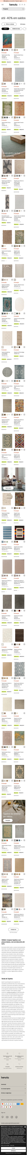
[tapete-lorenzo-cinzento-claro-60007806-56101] (7, 874)
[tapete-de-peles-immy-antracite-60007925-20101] (17, 840)
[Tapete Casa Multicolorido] (19, 237)
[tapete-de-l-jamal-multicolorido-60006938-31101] (15, 542)
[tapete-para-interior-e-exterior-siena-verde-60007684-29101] (7, 542)
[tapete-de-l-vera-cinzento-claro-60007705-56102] (15, 713)
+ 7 (9, 175)
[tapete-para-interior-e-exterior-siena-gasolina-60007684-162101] (2, 542)
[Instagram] (11, 1117)
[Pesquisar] (23, 9)
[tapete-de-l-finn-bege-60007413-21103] (15, 347)
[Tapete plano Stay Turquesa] (7, 41)
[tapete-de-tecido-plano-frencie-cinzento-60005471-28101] (17, 117)
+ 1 (9, 50)
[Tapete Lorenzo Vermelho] (7, 75)
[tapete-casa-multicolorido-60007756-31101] (15, 508)
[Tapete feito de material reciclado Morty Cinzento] (19, 202)
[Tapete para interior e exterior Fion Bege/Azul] (19, 566)
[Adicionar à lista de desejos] (12, 50)
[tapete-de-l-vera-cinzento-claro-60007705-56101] (2, 414)
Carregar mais (13, 929)
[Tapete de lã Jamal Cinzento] (19, 602)
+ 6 (9, 117)
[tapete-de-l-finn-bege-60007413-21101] (19, 644)
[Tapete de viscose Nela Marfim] (19, 304)
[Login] (22, 4)
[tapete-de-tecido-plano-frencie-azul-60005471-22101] (19, 117)
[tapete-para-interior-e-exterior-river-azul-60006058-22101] (2, 176)
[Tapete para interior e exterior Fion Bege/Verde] (7, 566)
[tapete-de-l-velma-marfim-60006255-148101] (5, 610)
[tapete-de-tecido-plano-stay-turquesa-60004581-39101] (2, 50)
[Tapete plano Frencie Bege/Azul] (19, 738)
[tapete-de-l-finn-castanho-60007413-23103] (19, 347)
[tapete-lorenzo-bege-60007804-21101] (5, 874)
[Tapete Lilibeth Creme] (19, 271)
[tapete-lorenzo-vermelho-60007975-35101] (2, 84)
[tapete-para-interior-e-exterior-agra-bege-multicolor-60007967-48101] (7, 781)
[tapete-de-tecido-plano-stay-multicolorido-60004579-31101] (5, 50)
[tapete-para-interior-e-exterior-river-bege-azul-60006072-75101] (7, 176)
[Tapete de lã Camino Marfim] (7, 704)
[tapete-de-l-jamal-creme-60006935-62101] (17, 610)
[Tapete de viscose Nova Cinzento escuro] (7, 372)
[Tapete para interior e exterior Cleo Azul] (19, 669)
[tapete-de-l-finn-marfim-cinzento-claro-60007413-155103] (17, 347)
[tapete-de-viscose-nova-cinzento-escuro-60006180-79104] (2, 381)
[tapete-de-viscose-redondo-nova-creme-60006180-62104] (5, 381)
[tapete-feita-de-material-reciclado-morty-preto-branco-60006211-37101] (17, 84)
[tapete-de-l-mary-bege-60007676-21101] (7, 280)
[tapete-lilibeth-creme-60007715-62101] (15, 280)
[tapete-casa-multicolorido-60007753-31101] (15, 450)
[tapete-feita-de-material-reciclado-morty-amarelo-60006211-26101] (19, 211)
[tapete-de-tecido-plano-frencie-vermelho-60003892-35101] (7, 840)
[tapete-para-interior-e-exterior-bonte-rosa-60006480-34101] (19, 909)
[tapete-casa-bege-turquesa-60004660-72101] (15, 781)
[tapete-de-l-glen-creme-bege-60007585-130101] (5, 508)
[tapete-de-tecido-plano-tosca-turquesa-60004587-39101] (7, 117)
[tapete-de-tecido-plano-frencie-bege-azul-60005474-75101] (15, 747)
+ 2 (21, 175)
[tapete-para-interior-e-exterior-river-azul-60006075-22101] (5, 176)
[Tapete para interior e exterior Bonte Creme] (19, 900)
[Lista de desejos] (20, 4)
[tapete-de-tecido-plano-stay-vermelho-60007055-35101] (7, 50)
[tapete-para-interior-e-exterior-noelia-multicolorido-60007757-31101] (17, 414)
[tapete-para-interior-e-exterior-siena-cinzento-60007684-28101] (5, 542)
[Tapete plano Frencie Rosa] (19, 108)
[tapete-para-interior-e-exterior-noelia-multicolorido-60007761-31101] (15, 414)
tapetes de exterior (11, 992)
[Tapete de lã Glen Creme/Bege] (7, 499)
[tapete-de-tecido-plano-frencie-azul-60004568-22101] (2, 909)
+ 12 (21, 246)
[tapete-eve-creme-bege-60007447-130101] (2, 644)
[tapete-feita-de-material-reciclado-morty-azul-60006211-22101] (15, 84)
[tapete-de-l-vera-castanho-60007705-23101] (5, 414)
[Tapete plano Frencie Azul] (19, 372)
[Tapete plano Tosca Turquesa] (7, 304)
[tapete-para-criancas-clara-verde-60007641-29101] (15, 50)
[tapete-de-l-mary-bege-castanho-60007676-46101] (2, 280)
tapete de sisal (5, 1006)
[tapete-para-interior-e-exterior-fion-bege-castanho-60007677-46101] (5, 575)
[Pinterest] (2, 1117)
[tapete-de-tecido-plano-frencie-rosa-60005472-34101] (5, 450)
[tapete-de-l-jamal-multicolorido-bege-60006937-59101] (17, 542)
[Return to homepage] (13, 5)
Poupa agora (8, 820)
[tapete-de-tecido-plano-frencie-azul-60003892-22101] (2, 840)
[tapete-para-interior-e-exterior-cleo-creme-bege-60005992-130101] (17, 678)
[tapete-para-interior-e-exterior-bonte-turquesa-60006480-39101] (17, 909)
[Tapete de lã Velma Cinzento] (7, 602)
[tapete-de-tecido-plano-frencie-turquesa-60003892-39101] (5, 840)
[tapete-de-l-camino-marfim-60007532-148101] (5, 246)
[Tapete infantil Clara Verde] (19, 41)
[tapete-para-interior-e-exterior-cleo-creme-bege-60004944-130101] (15, 176)
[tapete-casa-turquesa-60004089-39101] (17, 246)
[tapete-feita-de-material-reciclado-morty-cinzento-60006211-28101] (19, 84)
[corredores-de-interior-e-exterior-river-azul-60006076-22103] (5, 211)
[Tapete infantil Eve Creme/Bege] (7, 338)
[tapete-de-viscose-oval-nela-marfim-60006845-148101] (15, 313)
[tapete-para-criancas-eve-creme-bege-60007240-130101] (2, 347)
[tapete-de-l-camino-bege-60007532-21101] (2, 246)
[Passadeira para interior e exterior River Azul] (7, 202)
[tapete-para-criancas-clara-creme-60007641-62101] (17, 50)
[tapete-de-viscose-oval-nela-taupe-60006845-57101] (19, 313)
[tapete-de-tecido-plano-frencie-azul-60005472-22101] (2, 450)
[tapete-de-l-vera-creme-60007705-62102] (17, 713)
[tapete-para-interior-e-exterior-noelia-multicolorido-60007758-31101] (19, 414)
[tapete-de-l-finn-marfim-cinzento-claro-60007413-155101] (17, 644)
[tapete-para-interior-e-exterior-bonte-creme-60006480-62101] (15, 909)
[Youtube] (7, 1117)
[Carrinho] (24, 4)
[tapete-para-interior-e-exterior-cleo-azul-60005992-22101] (15, 678)
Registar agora (8, 488)
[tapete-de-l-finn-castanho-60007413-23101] (15, 644)
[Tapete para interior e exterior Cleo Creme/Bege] (19, 167)
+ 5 (21, 840)
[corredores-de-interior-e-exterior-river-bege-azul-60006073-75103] (7, 211)
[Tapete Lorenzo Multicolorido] (7, 865)
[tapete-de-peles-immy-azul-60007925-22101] (19, 840)
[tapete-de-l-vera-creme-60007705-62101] (7, 414)
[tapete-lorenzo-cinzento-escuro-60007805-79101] (5, 84)
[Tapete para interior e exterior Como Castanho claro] (7, 669)
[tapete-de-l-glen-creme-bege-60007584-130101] (2, 508)
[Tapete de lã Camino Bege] (7, 237)
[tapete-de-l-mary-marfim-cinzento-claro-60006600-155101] (5, 280)
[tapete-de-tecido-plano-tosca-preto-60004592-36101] (5, 117)
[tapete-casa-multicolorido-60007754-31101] (15, 246)
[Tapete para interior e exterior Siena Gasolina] (7, 533)
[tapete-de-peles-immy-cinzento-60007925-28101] (15, 840)
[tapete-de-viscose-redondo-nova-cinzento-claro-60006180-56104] (7, 381)
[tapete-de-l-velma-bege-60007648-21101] (7, 610)
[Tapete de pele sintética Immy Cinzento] (19, 831)
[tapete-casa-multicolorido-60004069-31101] (19, 246)
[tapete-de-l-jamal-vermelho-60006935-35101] (19, 610)
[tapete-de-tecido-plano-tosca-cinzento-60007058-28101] (2, 747)
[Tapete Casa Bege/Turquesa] (19, 772)
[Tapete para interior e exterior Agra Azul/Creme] (7, 772)
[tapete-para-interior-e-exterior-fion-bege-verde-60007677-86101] (2, 575)
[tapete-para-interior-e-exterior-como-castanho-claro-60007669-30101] (5, 678)
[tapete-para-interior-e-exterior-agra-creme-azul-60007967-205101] (5, 781)
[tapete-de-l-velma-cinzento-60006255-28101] (2, 610)
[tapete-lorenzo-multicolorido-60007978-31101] (2, 874)
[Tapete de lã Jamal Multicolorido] (19, 533)
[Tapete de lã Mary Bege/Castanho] (7, 271)
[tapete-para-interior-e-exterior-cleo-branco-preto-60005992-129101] (19, 678)
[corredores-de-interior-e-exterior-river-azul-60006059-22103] (2, 211)
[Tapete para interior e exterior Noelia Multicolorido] (19, 406)
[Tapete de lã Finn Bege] (19, 338)
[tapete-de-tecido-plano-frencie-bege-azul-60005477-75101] (5, 909)
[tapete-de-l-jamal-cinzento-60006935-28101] (15, 610)
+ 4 (21, 83)
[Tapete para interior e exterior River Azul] (7, 167)
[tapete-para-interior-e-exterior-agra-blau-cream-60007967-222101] (2, 781)
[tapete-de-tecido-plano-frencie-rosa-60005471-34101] (15, 117)
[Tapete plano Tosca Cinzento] (7, 738)
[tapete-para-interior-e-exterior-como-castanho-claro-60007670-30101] (7, 678)
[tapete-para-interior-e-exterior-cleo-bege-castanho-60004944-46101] (19, 176)
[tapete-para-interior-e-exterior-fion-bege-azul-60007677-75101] (7, 575)
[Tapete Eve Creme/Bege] (7, 635)
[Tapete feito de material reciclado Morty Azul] (19, 75)
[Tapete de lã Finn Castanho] (19, 635)
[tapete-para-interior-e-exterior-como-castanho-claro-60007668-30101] (2, 678)
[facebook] (16, 1117)
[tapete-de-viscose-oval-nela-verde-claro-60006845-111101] (17, 313)
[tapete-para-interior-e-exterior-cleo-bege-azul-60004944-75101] (17, 176)
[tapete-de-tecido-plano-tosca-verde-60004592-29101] (2, 117)
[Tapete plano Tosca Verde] (7, 108)
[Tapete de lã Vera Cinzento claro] (7, 406)
